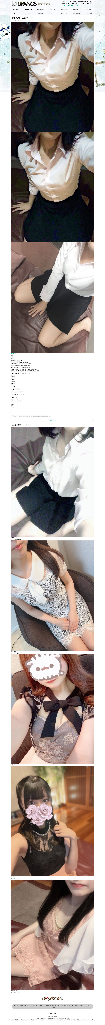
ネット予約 (60, 1005)
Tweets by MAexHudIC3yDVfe (18, 392)
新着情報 (88, 1005)
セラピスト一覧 (34, 1005)
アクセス (66, 1005)
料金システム (46, 1005)
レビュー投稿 (52, 1007)
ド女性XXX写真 (52, 1013)
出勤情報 (40, 1005)
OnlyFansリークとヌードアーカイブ (21, 1005)
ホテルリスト (82, 1005)
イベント (77, 1005)
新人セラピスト (53, 1005)
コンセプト (71, 1005)
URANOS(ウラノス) (51, 1016)
